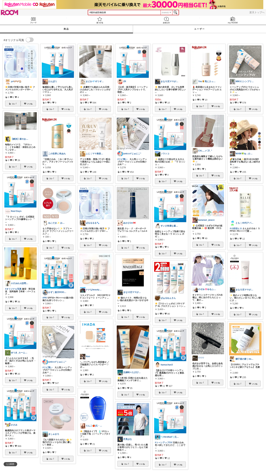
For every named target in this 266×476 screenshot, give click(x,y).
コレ (13, 104)
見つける (100, 20)
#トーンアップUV (163, 442)
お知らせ (166, 20)
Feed (33, 20)
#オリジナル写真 (13, 289)
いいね (29, 104)
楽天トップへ (257, 12)
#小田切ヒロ (236, 228)
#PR (45, 298)
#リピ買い (47, 367)
